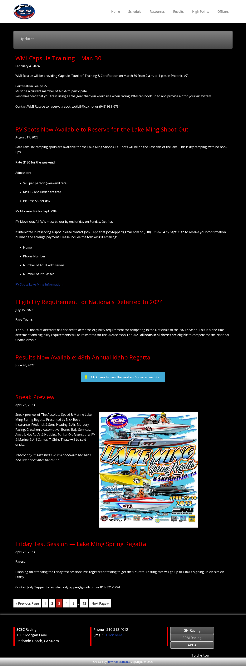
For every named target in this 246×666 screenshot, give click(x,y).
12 (85, 603)
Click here (114, 635)
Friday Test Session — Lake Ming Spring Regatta (80, 544)
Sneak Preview (34, 397)
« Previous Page (27, 604)
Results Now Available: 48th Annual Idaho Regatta (82, 357)
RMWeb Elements (119, 661)
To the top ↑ (201, 655)
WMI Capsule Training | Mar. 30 (58, 58)
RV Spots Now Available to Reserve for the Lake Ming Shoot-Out (102, 129)
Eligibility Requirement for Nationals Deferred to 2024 (89, 302)
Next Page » (100, 604)
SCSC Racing (42, 11)
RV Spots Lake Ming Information (38, 284)
